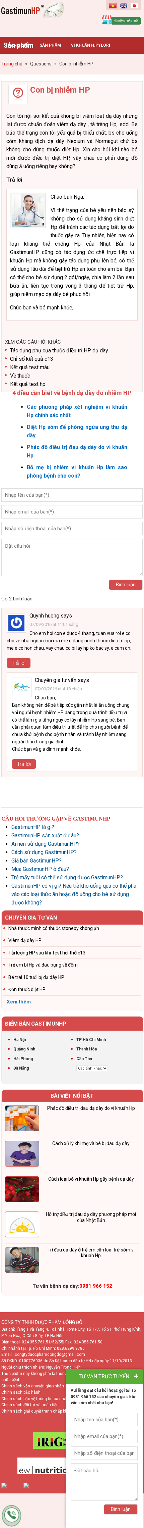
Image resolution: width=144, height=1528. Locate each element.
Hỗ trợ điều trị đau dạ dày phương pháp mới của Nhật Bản (91, 1217)
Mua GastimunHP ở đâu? (40, 869)
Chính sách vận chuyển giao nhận (32, 1386)
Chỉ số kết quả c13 (31, 359)
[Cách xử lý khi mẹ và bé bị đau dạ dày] (22, 1155)
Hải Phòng (23, 1058)
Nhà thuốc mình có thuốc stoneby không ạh (53, 928)
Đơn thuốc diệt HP (27, 989)
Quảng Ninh (24, 1049)
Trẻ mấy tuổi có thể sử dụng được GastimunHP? (67, 877)
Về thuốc (20, 376)
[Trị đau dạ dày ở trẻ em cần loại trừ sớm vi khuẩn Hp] (22, 1261)
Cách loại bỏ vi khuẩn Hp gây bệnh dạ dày (91, 1179)
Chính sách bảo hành (21, 1392)
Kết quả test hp (28, 384)
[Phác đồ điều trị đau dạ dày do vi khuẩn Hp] (22, 1119)
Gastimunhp (36, 17)
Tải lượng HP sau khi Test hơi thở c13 (46, 952)
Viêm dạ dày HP (25, 940)
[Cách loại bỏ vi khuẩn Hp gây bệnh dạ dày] (22, 1190)
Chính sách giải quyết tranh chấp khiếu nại (40, 1411)
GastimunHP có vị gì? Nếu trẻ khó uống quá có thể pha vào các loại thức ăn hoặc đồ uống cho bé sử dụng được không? (73, 894)
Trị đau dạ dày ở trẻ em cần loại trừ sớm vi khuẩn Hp (91, 1253)
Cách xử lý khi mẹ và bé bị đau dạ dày (91, 1143)
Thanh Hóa (86, 1049)
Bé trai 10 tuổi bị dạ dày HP (36, 977)
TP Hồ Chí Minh (91, 1039)
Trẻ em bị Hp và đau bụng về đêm (43, 965)
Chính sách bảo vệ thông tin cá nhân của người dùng (49, 1398)
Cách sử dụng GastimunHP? (44, 852)
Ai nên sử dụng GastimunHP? (45, 844)
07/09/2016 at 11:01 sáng (53, 624)
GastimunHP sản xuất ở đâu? (45, 835)
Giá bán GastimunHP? (36, 860)
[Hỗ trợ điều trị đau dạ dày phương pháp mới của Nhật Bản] (22, 1226)
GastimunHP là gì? (32, 827)
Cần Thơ (84, 1058)
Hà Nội (19, 1039)
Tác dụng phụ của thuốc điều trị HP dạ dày (59, 350)
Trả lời (18, 663)
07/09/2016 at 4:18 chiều (58, 688)
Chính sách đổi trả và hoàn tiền (30, 1404)
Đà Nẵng (21, 1068)
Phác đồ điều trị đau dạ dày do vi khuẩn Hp (91, 1108)
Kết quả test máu (30, 367)
